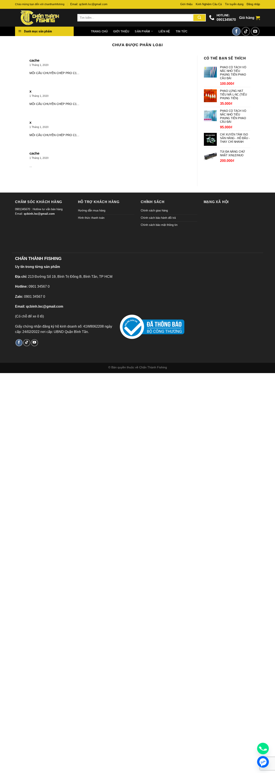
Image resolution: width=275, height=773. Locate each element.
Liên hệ (164, 31)
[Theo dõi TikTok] (245, 31)
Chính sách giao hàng (154, 210)
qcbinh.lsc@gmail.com (39, 213)
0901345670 (226, 19)
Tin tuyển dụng (234, 4)
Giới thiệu (186, 4)
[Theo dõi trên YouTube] (255, 31)
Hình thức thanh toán (91, 217)
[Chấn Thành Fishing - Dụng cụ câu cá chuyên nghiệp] (43, 18)
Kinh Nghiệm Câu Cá (209, 4)
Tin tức (182, 31)
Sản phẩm (142, 31)
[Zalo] (263, 762)
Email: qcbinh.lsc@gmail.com (88, 4)
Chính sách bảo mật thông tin (159, 224)
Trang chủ (99, 31)
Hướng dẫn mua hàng (91, 210)
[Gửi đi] (199, 18)
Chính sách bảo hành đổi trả (158, 217)
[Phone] (263, 748)
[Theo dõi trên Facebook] (236, 31)
